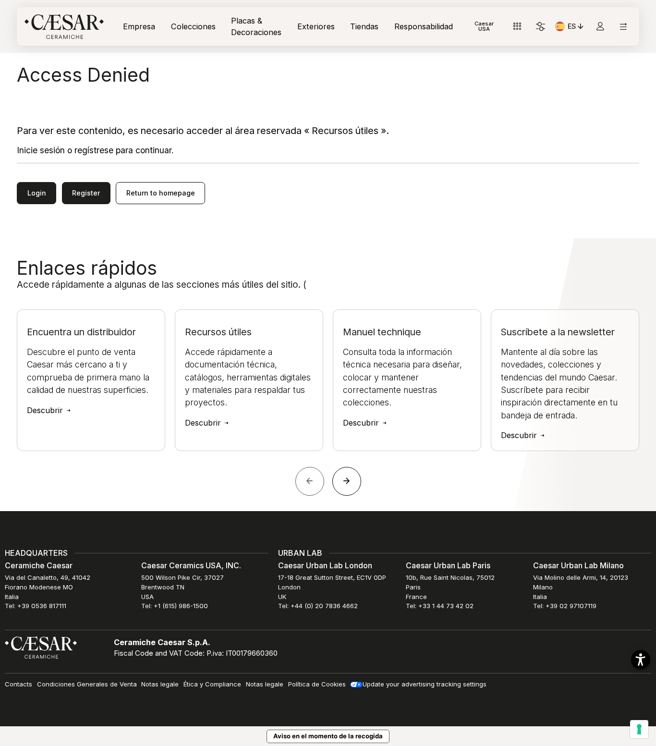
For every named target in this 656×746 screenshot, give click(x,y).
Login (36, 193)
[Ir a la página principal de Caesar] (64, 26)
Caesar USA (484, 26)
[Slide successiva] (346, 481)
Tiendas (364, 26)
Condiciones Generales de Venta (87, 684)
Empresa (139, 26)
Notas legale (160, 684)
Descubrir (46, 410)
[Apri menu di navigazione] (623, 26)
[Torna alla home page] (41, 647)
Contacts (18, 684)
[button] (640, 659)
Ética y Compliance (212, 684)
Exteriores (316, 26)
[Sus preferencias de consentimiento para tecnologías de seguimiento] (639, 729)
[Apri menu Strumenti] (517, 26)
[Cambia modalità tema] (540, 26)
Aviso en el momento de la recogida (328, 736)
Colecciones (193, 26)
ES (576, 28)
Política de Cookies (317, 684)
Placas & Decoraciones (256, 26)
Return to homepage (160, 193)
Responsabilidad (423, 26)
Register (86, 193)
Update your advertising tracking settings (424, 684)
